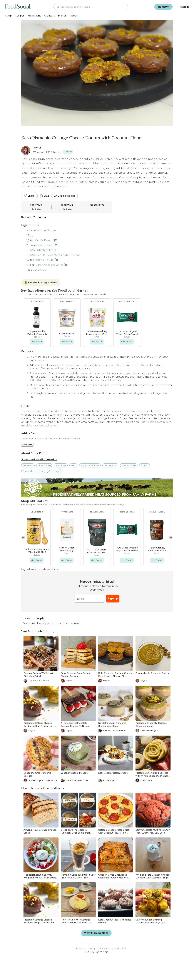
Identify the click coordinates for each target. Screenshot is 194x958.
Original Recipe (66, 195)
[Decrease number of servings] (40, 219)
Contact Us (79, 948)
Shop (8, 15)
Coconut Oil (40, 269)
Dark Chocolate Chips (49, 264)
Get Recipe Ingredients (42, 283)
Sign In (184, 6)
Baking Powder (45, 259)
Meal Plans (34, 15)
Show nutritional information (39, 459)
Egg (30, 235)
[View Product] (55, 240)
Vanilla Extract (44, 240)
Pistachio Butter (45, 250)
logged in (48, 623)
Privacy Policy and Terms (112, 948)
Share (31, 195)
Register (163, 6)
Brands (62, 15)
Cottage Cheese (45, 230)
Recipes (20, 15)
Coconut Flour (44, 245)
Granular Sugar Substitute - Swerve (57, 255)
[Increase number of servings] (44, 219)
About (73, 15)
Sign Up (113, 598)
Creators (49, 15)
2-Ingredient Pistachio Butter (66, 182)
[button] (171, 537)
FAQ (92, 948)
